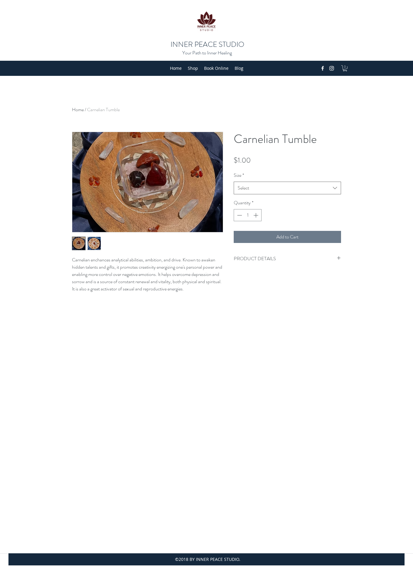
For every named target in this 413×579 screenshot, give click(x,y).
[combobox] (287, 188)
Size (239, 175)
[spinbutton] (247, 215)
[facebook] (323, 68)
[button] (345, 68)
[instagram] (332, 68)
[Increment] (256, 215)
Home (78, 109)
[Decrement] (239, 215)
